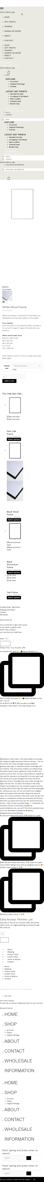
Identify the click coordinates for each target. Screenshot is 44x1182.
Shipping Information (7, 610)
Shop (7, 119)
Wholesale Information (15, 169)
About (8, 156)
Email (2, 638)
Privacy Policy (12, 954)
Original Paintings (13, 1103)
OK (34, 1179)
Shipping (10, 952)
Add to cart (9, 381)
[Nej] (40, 1180)
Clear (15, 369)
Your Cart (7, 996)
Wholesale (4, 615)
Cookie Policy (12, 957)
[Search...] (14, 1158)
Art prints (10, 1030)
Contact (9, 159)
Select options (14, 439)
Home (11, 1014)
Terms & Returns (13, 959)
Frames (9, 1033)
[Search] (28, 1158)
